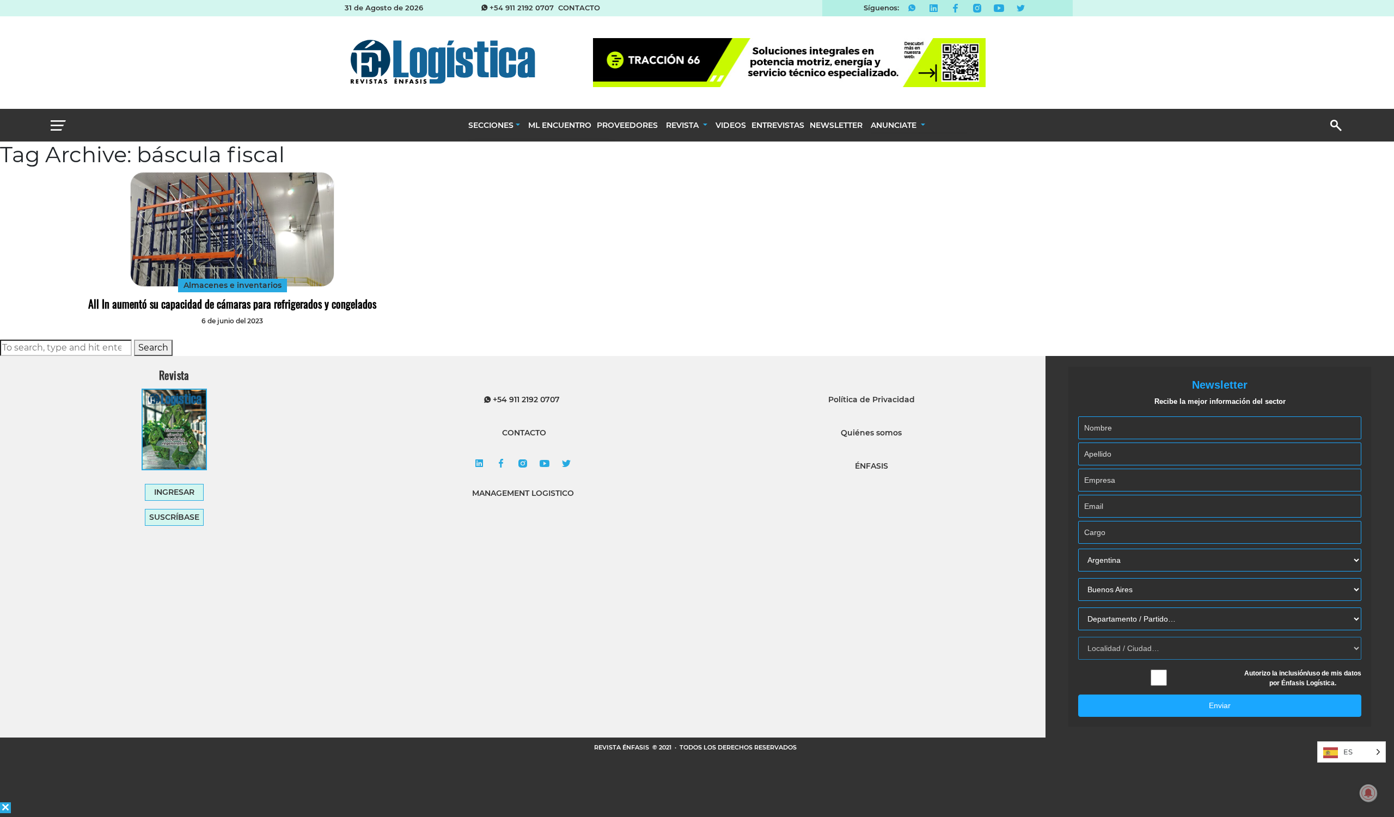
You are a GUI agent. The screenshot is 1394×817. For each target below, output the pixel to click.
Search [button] (153, 347)
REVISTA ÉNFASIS (622, 747)
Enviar (1220, 705)
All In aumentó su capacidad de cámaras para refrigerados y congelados (232, 304)
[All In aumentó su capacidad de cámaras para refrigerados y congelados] (232, 229)
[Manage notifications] (1368, 793)
